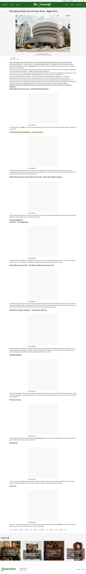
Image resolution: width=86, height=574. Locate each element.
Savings (72, 4)
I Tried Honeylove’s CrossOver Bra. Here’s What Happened (75, 553)
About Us (65, 0)
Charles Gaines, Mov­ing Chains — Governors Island (26, 132)
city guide (21, 529)
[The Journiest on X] (78, 1)
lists (31, 529)
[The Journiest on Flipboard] (83, 1)
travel (56, 529)
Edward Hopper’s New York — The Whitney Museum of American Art (31, 265)
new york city (41, 529)
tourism (51, 529)
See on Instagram (32, 124)
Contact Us (71, 0)
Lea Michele (59, 524)
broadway (15, 529)
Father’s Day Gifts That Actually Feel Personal (32, 554)
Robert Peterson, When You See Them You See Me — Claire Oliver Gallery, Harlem (35, 177)
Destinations (4, 4)
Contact (83, 569)
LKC (14, 58)
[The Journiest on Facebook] (75, 1)
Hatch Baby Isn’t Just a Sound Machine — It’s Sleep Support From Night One (53, 553)
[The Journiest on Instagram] (81, 1)
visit (65, 529)
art (10, 529)
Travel (66, 4)
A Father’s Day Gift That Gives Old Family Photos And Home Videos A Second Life (10, 553)
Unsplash (49, 55)
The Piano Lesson (39, 438)
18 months (31, 66)
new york (35, 529)
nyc (47, 529)
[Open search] (83, 5)
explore (26, 529)
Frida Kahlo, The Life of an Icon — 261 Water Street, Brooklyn (29, 89)
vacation (61, 529)
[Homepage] (42, 5)
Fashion (11, 4)
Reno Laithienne (42, 55)
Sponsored (78, 4)
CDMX (23, 127)
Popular (17, 4)
